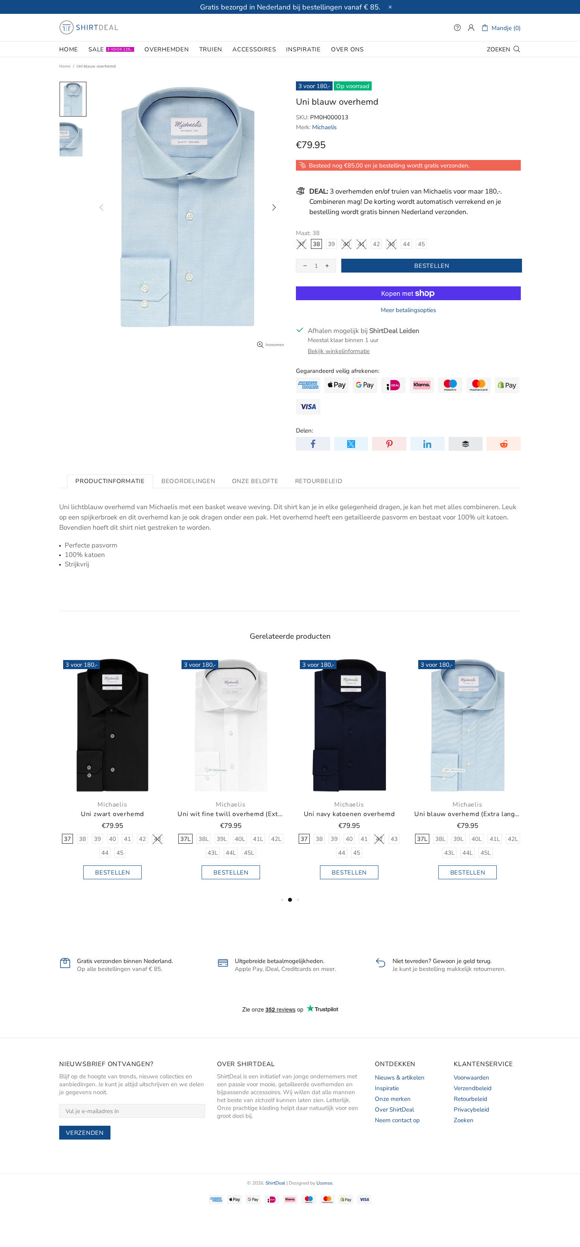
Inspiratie (387, 1088)
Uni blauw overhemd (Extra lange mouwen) (467, 814)
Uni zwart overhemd (112, 814)
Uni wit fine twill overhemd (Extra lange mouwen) (231, 814)
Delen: (304, 430)
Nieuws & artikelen (400, 1077)
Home (65, 66)
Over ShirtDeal (394, 1109)
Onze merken (393, 1099)
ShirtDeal (88, 27)
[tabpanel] (112, 775)
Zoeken (463, 1120)
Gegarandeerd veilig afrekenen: (337, 371)
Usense (324, 1183)
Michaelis (324, 127)
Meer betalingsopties (408, 310)
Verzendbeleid (473, 1088)
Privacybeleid (471, 1109)
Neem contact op (397, 1120)
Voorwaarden (471, 1077)
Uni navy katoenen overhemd (349, 814)
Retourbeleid (470, 1099)
